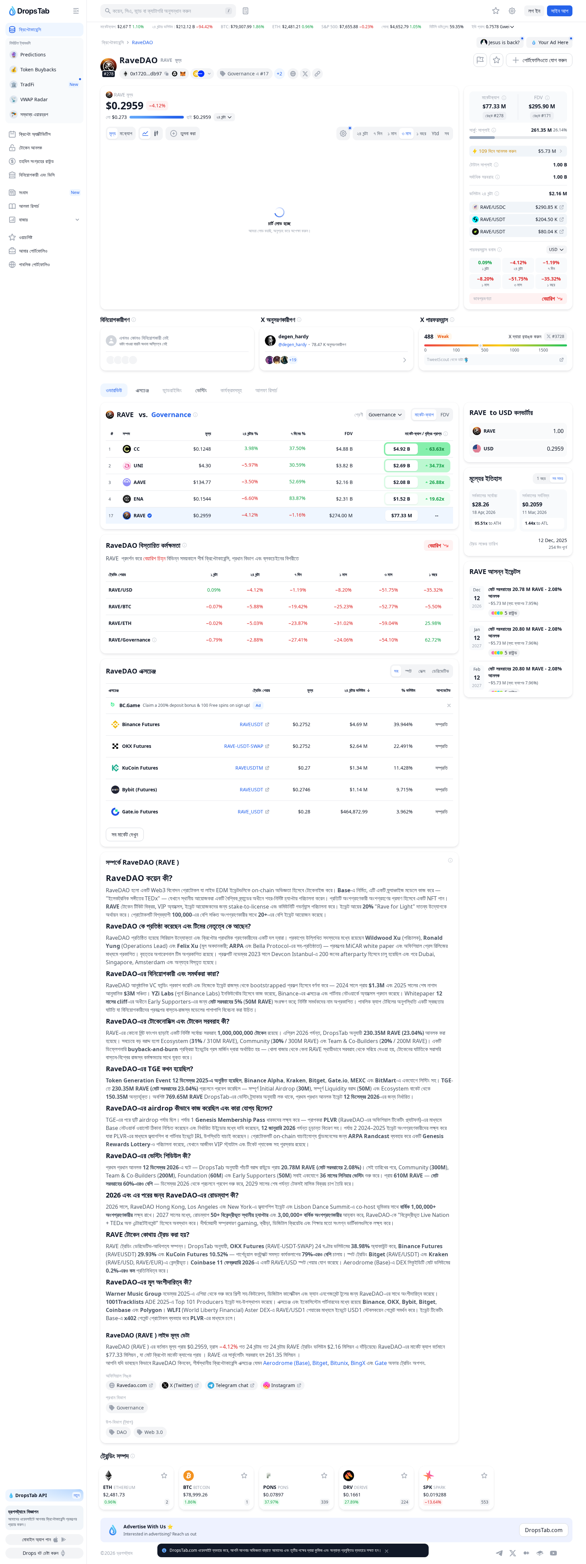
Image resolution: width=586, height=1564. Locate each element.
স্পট (408, 671)
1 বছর (541, 478)
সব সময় (557, 478)
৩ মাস (406, 133)
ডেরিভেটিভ (440, 671)
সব (447, 133)
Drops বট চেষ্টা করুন (40, 1553)
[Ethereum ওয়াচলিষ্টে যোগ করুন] (164, 1475)
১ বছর (421, 133)
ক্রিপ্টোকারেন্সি (113, 42)
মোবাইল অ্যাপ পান (36, 1539)
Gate (381, 1363)
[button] (336, 27)
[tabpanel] (279, 220)
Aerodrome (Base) (286, 1363)
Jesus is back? (504, 42)
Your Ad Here (553, 42)
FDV (445, 414)
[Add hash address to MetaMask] (182, 73)
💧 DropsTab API (43, 1495)
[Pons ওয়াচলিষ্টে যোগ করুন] (324, 1475)
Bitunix (339, 1363)
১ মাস (392, 133)
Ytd (435, 133)
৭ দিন (377, 133)
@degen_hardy (292, 344)
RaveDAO (142, 42)
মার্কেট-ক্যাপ (424, 414)
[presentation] (293, 73)
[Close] (449, 705)
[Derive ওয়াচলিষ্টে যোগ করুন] (404, 1475)
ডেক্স (421, 671)
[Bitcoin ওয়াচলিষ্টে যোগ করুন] (244, 1475)
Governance (171, 414)
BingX (358, 1363)
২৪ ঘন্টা (362, 133)
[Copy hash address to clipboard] (166, 73)
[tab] (112, 133)
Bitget (320, 1363)
